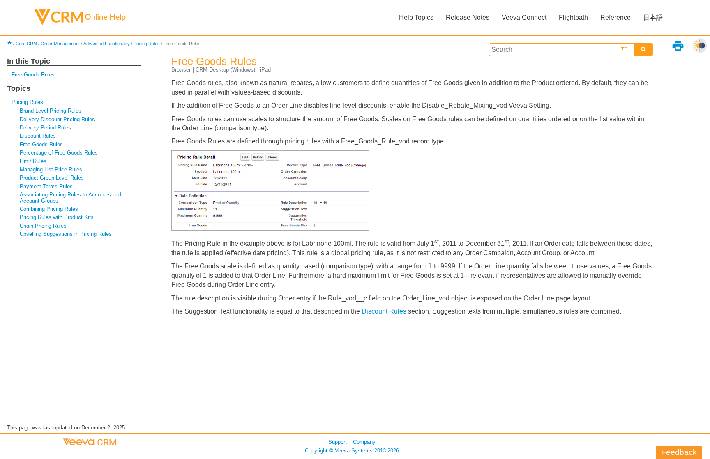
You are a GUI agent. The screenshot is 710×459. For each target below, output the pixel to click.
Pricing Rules (147, 43)
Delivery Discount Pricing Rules (57, 119)
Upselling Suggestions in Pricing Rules (66, 234)
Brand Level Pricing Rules (50, 111)
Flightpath (573, 17)
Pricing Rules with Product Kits (57, 217)
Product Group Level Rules (52, 178)
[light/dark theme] (699, 45)
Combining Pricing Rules (49, 209)
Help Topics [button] (416, 17)
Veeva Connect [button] (524, 17)
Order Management (60, 43)
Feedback (679, 452)
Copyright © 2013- (352, 450)
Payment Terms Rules (46, 186)
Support (337, 442)
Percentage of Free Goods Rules (59, 153)
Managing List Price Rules (51, 169)
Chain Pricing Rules (43, 226)
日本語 (653, 17)
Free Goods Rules (33, 75)
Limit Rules (33, 161)
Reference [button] (615, 17)
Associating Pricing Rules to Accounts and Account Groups (70, 197)
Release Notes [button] (467, 17)
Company (364, 442)
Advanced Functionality (106, 43)
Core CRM (26, 43)
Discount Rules (38, 136)
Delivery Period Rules (45, 128)
